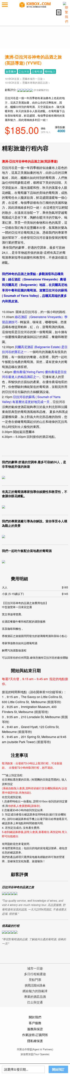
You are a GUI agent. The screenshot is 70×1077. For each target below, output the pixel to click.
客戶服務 (35, 1023)
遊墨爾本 (10, 71)
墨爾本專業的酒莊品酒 (35, 82)
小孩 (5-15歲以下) (35, 594)
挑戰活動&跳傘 (35, 985)
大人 (35, 587)
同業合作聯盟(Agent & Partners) (35, 1049)
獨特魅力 (50, 71)
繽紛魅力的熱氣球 (35, 991)
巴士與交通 (35, 1002)
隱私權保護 (35, 1041)
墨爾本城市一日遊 (32, 79)
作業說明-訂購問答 (35, 1035)
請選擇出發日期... (16, 1069)
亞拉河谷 (23, 71)
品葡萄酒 (37, 71)
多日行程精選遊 (35, 974)
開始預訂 (58, 1069)
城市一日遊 (35, 968)
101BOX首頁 (12, 79)
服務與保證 (35, 1029)
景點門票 (35, 979)
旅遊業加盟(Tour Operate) (35, 1054)
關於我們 (35, 1017)
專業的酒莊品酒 (35, 996)
